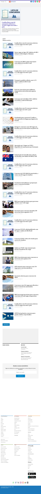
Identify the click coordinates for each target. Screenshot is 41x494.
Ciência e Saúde (3, 430)
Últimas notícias (7, 40)
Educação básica (16, 418)
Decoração (2, 456)
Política (2, 420)
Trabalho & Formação (17, 420)
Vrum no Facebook (17, 455)
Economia (2, 423)
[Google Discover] (25, 483)
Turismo (2, 436)
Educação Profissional (17, 430)
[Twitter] (33, 2)
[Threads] (28, 482)
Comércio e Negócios (31, 430)
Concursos (16, 435)
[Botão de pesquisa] (5, 1)
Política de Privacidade (4, 440)
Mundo (2, 425)
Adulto (29, 427)
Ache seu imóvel (3, 446)
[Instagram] (35, 2)
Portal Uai (29, 465)
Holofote (2, 433)
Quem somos (3, 439)
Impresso (29, 432)
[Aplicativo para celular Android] (32, 477)
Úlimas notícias (3, 452)
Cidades (2, 419)
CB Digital (29, 436)
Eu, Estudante (16, 416)
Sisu (15, 429)
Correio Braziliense (4, 416)
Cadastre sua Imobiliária (4, 462)
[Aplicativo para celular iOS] (32, 474)
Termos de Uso (3, 442)
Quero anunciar (30, 421)
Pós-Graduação (16, 432)
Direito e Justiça (3, 429)
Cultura (15, 426)
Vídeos (15, 452)
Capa (1, 418)
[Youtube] (23, 482)
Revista (29, 457)
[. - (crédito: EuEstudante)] (10, 14)
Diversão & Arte (3, 426)
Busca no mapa (3, 449)
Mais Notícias (6, 324)
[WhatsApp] (37, 2)
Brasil (2, 422)
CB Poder (29, 450)
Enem (15, 423)
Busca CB (29, 438)
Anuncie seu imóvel (4, 448)
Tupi (28, 468)
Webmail (29, 418)
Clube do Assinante (31, 439)
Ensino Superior (16, 419)
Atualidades (30, 458)
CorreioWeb (30, 416)
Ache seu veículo (16, 446)
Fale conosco (16, 433)
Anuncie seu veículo (17, 448)
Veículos (29, 424)
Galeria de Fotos (3, 458)
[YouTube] (39, 2)
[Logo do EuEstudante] (13, 1)
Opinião (2, 432)
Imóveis (29, 423)
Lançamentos (3, 451)
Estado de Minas (30, 464)
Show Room (2, 455)
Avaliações (16, 451)
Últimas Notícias (16, 425)
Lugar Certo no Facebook (5, 459)
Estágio (15, 422)
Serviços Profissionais (31, 428)
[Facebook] (31, 2)
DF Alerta (29, 447)
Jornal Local (30, 449)
